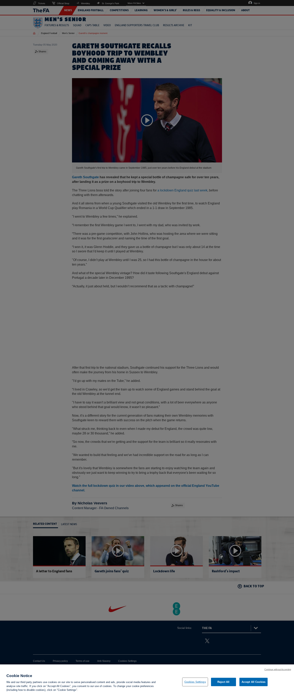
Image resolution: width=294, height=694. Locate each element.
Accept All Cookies (253, 681)
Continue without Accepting (277, 669)
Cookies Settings (195, 681)
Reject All (223, 681)
